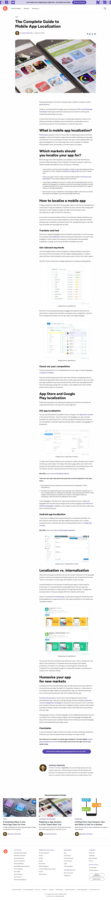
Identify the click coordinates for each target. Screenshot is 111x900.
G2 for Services (18, 877)
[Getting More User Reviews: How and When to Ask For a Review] (91, 807)
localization (56, 237)
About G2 (91, 853)
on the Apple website (61, 473)
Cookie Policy (51, 889)
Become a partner (68, 873)
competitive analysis (46, 373)
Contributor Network (47, 819)
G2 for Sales (17, 871)
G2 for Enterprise (18, 874)
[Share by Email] (95, 34)
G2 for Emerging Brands (20, 879)
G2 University (67, 855)
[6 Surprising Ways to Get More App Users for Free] (19, 807)
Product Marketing (19, 863)
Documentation (68, 861)
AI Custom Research (44, 853)
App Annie (75, 171)
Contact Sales (92, 867)
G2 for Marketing (18, 869)
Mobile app (43, 135)
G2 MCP (41, 858)
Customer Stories (68, 858)
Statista (66, 171)
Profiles (41, 855)
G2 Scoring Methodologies (28, 889)
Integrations (67, 875)
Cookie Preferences (59, 889)
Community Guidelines (16, 889)
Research (26, 8)
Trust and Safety (68, 866)
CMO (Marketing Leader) (20, 853)
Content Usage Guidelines (82, 889)
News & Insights (93, 858)
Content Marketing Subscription (47, 869)
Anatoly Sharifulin (27, 33)
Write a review (96, 879)
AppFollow (65, 768)
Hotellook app (59, 597)
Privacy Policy (44, 889)
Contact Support (93, 870)
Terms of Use (37, 889)
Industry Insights (16, 8)
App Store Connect (86, 414)
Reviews (41, 861)
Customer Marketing (19, 861)
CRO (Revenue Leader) (19, 855)
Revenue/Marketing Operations (22, 866)
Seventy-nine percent (46, 698)
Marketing (78, 819)
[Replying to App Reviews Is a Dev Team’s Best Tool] (55, 807)
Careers (91, 861)
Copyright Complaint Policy (70, 889)
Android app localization (66, 530)
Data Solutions (43, 874)
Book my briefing (79, 2)
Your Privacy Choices (93, 889)
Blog (65, 853)
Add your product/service (97, 875)
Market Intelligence (44, 866)
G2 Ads (41, 871)
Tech (16, 17)
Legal (65, 863)
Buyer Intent (42, 863)
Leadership (92, 855)
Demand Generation (19, 858)
